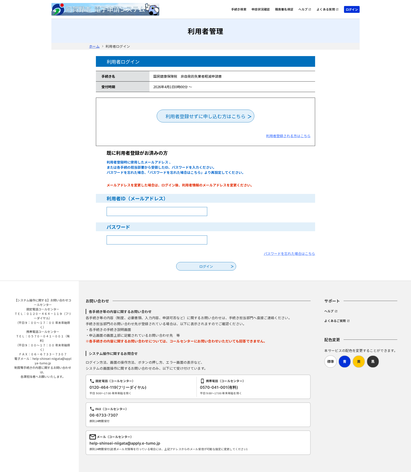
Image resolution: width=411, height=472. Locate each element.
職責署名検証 (284, 9)
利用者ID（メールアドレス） (137, 198)
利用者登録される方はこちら (288, 135)
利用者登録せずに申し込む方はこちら (205, 116)
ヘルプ (303, 9)
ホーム (94, 46)
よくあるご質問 (335, 321)
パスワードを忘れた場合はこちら (289, 253)
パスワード (118, 226)
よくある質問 (326, 9)
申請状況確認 (261, 9)
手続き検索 (238, 9)
